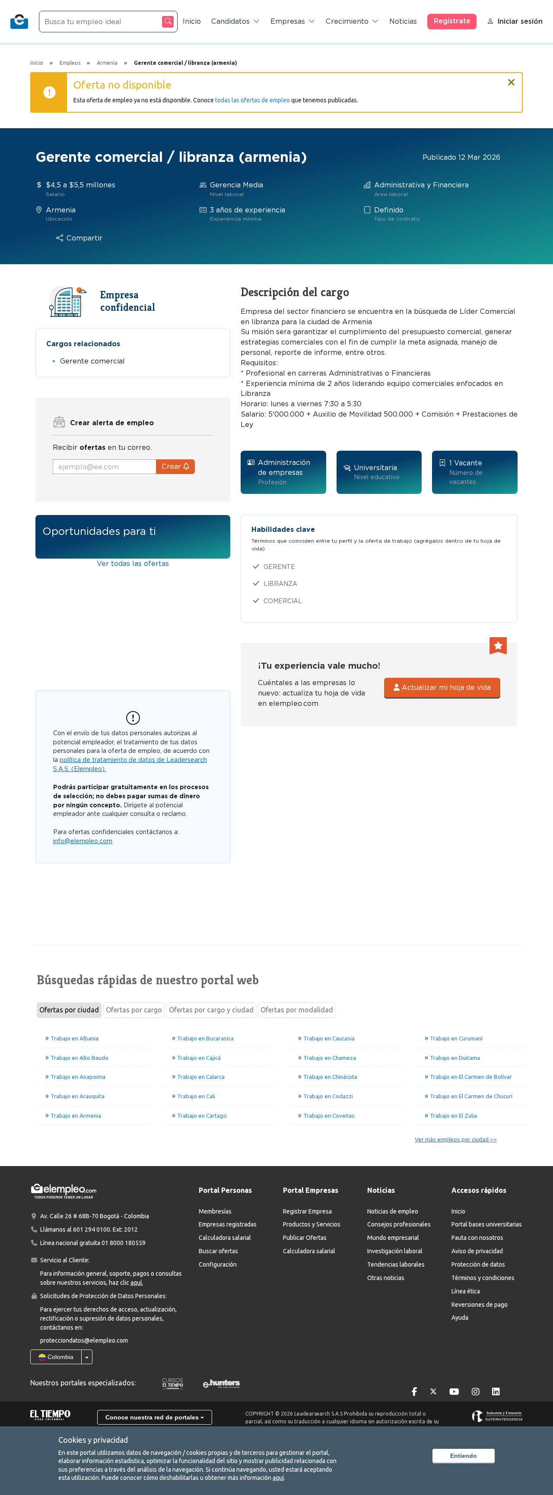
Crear (172, 466)
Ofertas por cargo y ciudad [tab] (211, 1010)
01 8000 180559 (124, 1242)
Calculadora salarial (225, 1237)
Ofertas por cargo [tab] (134, 1010)
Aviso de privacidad (477, 1251)
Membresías (215, 1211)
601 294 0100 (91, 1229)
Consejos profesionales (399, 1224)
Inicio (192, 21)
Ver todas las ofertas (133, 563)
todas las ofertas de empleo (252, 100)
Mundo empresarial (393, 1237)
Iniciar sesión (520, 21)
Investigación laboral (395, 1251)
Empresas (287, 21)
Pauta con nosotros (477, 1237)
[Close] (511, 78)
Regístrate (452, 21)
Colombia (59, 1356)
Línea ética (465, 1291)
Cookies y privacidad (93, 1439)
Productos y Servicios (311, 1224)
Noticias (403, 21)
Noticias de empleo (392, 1211)
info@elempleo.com (82, 841)
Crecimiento (347, 21)
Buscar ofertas (218, 1251)
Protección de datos (478, 1264)
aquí (278, 1477)
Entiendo (463, 1455)
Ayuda (459, 1317)
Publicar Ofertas (305, 1237)
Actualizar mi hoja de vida (445, 687)
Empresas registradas (228, 1224)
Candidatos (230, 21)
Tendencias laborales (396, 1264)
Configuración (218, 1264)
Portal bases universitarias (486, 1224)
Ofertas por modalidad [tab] (297, 1010)
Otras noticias (385, 1277)
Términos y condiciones (483, 1277)
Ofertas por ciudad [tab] (69, 1010)
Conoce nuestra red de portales (152, 1417)
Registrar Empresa (307, 1211)
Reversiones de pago (479, 1304)
